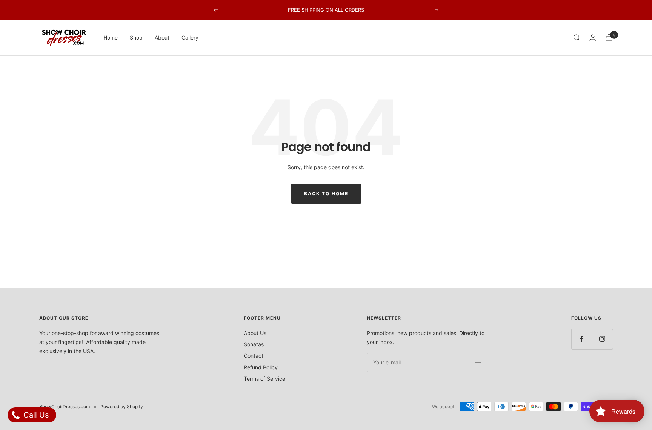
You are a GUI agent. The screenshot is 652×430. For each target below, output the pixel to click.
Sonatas (254, 344)
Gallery (189, 37)
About (162, 37)
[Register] (478, 362)
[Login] (592, 37)
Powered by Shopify (121, 406)
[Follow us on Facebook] (581, 339)
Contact (253, 355)
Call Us (35, 414)
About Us (255, 333)
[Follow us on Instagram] (602, 339)
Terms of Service (264, 378)
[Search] (577, 37)
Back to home (326, 193)
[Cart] (609, 37)
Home (110, 37)
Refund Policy (261, 367)
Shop (136, 37)
